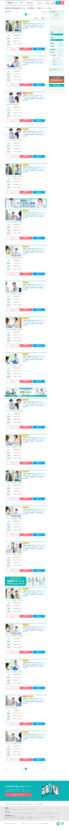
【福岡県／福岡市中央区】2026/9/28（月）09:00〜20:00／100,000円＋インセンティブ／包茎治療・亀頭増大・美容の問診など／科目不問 (34, 665)
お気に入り (13, 48)
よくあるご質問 (56, 813)
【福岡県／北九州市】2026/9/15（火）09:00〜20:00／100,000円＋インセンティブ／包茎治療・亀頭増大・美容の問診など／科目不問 (33, 98)
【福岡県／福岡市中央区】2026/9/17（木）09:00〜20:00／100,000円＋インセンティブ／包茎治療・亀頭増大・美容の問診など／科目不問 (33, 215)
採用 (37, 823)
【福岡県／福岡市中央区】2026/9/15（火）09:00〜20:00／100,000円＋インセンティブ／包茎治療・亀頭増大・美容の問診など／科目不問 (33, 134)
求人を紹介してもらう (25, 49)
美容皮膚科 (28, 5)
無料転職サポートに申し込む (18, 794)
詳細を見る (38, 48)
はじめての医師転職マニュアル (26, 813)
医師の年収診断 (8, 818)
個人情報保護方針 (46, 823)
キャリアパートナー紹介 (37, 813)
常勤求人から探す (8, 809)
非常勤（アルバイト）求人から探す (18, 809)
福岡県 (24, 5)
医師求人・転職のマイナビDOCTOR (10, 5)
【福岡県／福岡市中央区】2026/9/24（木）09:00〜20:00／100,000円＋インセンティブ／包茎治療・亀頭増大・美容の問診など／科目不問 (34, 512)
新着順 (42, 18)
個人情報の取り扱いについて (21, 804)
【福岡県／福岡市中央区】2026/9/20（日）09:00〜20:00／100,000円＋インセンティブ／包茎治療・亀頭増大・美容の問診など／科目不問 (34, 287)
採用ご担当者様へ (7, 804)
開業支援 (40, 804)
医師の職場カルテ (23, 818)
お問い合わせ (29, 804)
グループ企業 (41, 823)
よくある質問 (53, 0)
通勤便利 (54, 60)
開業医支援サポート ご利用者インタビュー (35, 818)
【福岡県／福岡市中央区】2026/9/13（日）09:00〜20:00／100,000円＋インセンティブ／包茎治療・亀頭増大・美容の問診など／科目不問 (33, 26)
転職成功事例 (50, 813)
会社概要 (23, 823)
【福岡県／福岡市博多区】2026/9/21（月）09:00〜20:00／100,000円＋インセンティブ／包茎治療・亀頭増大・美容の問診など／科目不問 (33, 323)
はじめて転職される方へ (15, 813)
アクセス (27, 823)
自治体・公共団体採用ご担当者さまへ (37, 0)
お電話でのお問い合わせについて (60, 0)
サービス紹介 (7, 813)
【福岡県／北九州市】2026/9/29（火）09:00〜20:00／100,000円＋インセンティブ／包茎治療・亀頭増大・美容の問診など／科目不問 (33, 701)
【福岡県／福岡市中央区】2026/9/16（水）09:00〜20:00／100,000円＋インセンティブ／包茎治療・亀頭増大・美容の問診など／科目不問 (33, 169)
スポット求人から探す (31, 809)
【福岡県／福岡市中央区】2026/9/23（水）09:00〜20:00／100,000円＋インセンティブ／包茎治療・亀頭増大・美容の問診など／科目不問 (34, 476)
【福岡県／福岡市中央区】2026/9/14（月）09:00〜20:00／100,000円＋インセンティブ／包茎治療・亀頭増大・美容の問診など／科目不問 (33, 62)
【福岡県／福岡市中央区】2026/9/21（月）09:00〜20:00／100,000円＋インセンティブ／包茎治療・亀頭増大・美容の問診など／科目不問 (33, 359)
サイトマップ (35, 804)
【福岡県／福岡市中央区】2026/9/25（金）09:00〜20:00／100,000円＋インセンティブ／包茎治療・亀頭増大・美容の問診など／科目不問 (34, 548)
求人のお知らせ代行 (15, 818)
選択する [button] (60, 37)
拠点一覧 (50, 0)
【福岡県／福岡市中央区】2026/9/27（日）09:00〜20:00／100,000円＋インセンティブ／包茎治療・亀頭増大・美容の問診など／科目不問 (33, 629)
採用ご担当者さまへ (45, 0)
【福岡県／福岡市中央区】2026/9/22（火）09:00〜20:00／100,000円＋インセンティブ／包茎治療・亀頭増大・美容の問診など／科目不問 (33, 440)
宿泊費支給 (54, 64)
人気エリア (54, 62)
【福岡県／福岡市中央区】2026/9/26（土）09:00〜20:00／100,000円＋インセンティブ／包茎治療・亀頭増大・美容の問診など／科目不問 (34, 593)
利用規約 (13, 804)
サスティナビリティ (32, 823)
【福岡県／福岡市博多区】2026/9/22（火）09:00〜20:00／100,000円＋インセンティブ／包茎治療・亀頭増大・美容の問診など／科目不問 (33, 404)
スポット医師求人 (19, 5)
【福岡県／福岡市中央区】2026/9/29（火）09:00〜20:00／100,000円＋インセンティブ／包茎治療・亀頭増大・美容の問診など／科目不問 (34, 737)
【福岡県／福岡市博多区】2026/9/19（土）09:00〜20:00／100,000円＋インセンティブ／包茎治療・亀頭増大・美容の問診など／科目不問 (33, 251)
